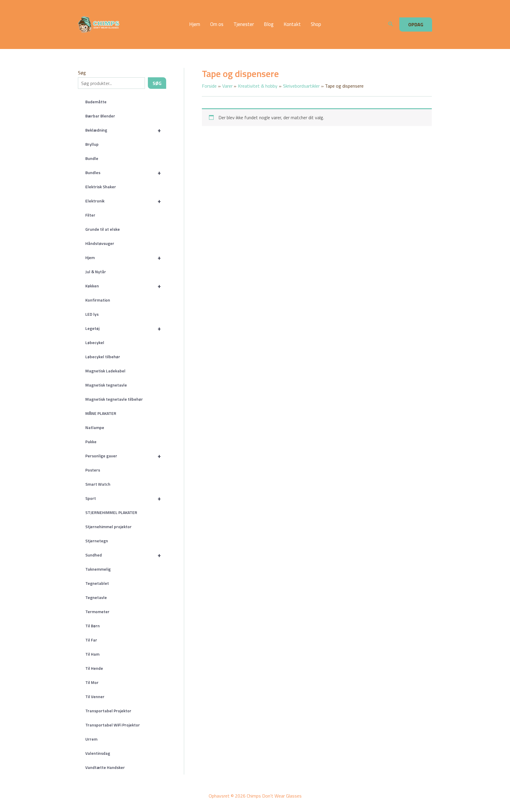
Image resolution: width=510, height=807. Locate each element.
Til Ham (92, 654)
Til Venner (94, 696)
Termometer (97, 611)
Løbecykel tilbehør (102, 356)
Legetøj (123, 328)
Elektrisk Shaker (100, 187)
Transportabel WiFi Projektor (112, 725)
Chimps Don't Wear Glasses (137, 24)
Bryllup (92, 144)
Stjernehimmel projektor (108, 526)
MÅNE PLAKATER (100, 413)
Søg (82, 72)
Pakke (91, 441)
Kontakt (292, 24)
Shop (316, 24)
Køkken (123, 285)
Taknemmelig (98, 569)
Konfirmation (97, 300)
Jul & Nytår (95, 272)
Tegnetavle (96, 597)
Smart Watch (97, 484)
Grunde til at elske (102, 229)
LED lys (92, 314)
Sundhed (123, 554)
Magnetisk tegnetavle (106, 385)
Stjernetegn (96, 541)
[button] (390, 24)
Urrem (91, 739)
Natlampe (94, 427)
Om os (216, 24)
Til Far (91, 640)
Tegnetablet (97, 583)
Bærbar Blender (100, 116)
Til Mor (92, 682)
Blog (269, 24)
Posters (92, 470)
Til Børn (92, 626)
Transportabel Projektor (108, 711)
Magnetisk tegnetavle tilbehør (114, 399)
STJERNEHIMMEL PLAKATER (111, 512)
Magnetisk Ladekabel (105, 371)
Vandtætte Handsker (105, 767)
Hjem (194, 24)
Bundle (91, 158)
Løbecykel (94, 342)
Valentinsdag (97, 753)
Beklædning (123, 130)
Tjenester (243, 24)
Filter (90, 215)
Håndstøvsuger (99, 243)
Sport (123, 498)
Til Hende (94, 668)
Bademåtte (96, 102)
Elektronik (123, 200)
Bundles (123, 172)
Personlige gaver (123, 455)
